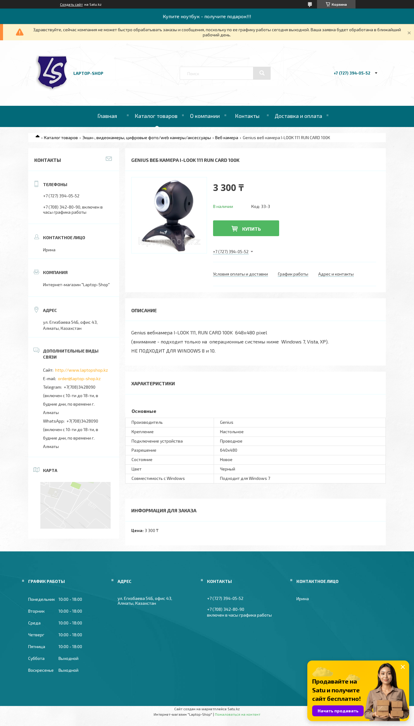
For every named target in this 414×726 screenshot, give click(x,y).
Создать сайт (71, 4)
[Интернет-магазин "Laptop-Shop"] (51, 89)
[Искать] (262, 73)
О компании (205, 115)
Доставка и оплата (298, 115)
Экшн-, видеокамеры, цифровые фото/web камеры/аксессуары (146, 137)
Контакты (247, 115)
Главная (107, 115)
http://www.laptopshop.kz (81, 370)
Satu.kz (234, 709)
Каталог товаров (156, 115)
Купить (251, 229)
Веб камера (226, 137)
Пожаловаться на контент (237, 714)
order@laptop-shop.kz (79, 378)
